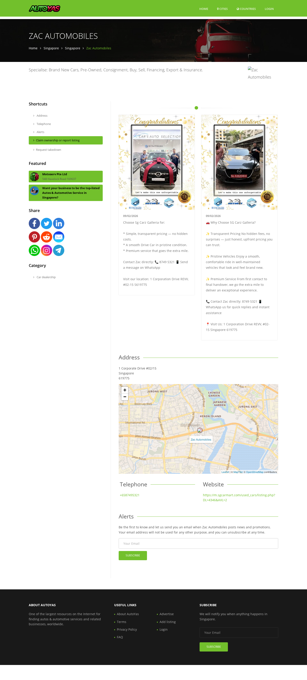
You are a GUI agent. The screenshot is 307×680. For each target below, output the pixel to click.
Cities (223, 9)
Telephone (43, 124)
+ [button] (124, 390)
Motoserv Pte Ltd (54, 174)
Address (41, 116)
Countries (247, 9)
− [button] (124, 397)
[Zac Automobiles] (199, 430)
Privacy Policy (127, 629)
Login (269, 9)
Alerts (40, 132)
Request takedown (48, 150)
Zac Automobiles (201, 439)
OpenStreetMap (254, 472)
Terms (121, 622)
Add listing (168, 622)
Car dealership (46, 277)
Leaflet (225, 472)
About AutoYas (128, 614)
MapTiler (238, 472)
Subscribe (133, 555)
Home (203, 9)
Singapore (51, 48)
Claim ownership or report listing (58, 140)
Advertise (167, 614)
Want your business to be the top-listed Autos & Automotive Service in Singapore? (71, 192)
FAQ (120, 637)
